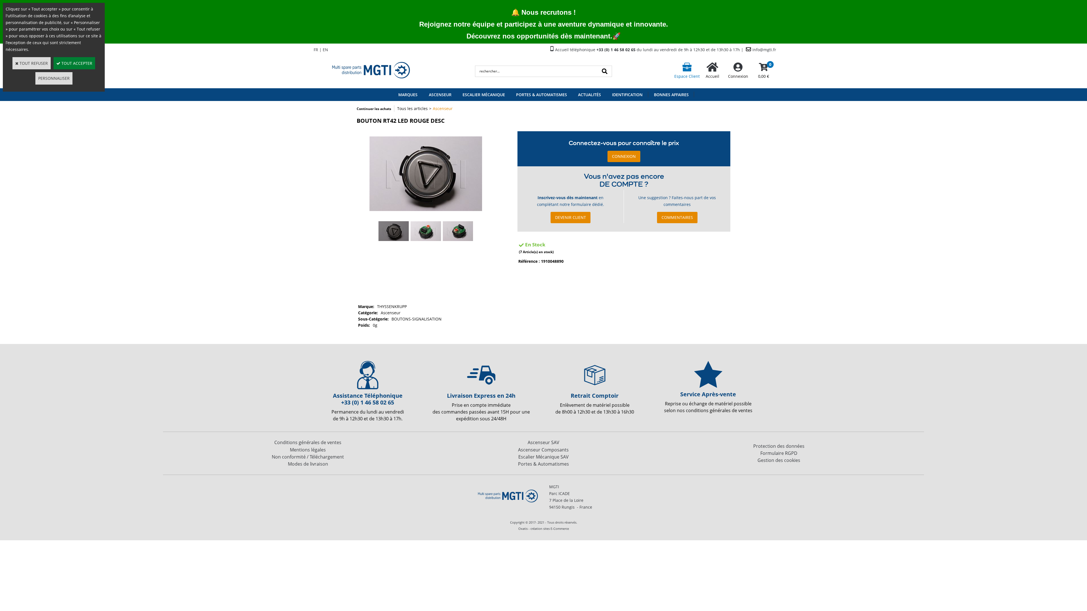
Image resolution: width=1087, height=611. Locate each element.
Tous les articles (412, 108)
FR (316, 49)
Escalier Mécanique (484, 94)
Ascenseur (440, 94)
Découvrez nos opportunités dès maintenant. (539, 36)
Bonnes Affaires (671, 94)
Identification (627, 94)
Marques (408, 94)
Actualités (589, 94)
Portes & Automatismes (541, 94)
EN (325, 49)
